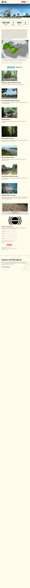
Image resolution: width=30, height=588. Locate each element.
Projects (19, 67)
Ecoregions (11, 67)
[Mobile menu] (27, 2)
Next (28, 10)
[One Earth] (5, 2)
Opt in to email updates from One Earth (6, 247)
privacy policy (6, 248)
